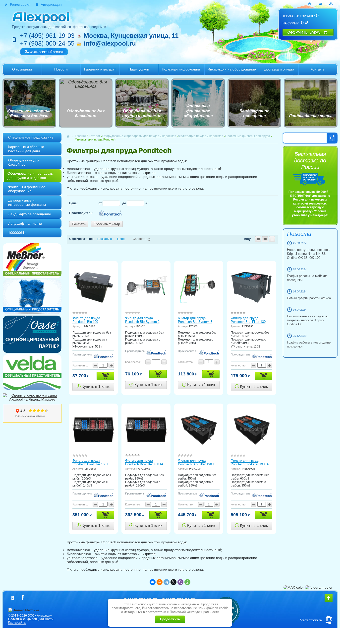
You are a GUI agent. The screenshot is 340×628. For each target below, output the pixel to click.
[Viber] (180, 582)
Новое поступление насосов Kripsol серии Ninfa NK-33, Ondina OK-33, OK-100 (308, 254)
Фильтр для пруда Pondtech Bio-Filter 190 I (196, 462)
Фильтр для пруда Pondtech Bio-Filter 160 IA (144, 462)
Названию (104, 239)
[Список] (258, 239)
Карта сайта (17, 622)
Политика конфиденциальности (31, 619)
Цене (121, 239)
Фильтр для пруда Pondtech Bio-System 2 (142, 320)
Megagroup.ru (311, 620)
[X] (173, 582)
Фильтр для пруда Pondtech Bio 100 (86, 320)
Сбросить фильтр (107, 224)
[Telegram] (167, 582)
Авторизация (51, 4)
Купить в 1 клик (95, 386)
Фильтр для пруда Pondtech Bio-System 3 (195, 320)
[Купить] (105, 376)
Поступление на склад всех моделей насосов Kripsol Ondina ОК (308, 320)
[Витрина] (265, 239)
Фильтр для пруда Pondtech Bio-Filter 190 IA (250, 462)
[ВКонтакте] (153, 582)
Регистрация (20, 4)
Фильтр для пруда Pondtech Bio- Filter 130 (248, 320)
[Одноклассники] (160, 582)
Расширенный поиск (332, 138)
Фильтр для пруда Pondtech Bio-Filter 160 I (90, 462)
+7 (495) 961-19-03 (47, 35)
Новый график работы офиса (309, 298)
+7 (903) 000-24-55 (47, 43)
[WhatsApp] (187, 582)
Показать (79, 224)
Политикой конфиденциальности (194, 612)
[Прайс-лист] (272, 239)
